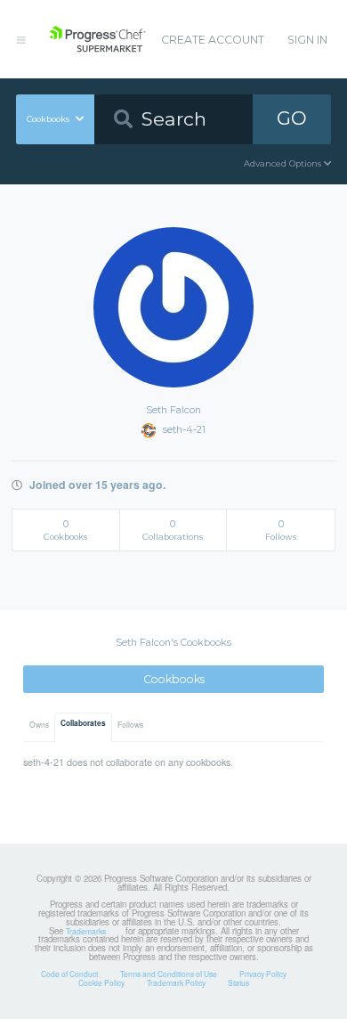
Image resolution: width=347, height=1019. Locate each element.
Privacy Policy (262, 973)
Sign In (307, 39)
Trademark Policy (176, 982)
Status (238, 982)
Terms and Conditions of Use (168, 973)
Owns (39, 724)
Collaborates (83, 723)
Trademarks (86, 930)
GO (292, 118)
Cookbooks (174, 679)
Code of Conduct (69, 973)
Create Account (212, 39)
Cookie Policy (101, 982)
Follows (130, 724)
